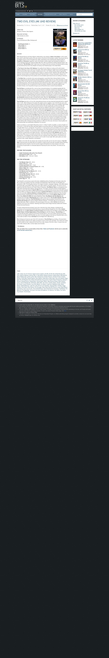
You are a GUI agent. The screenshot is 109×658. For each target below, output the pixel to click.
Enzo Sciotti (31, 279)
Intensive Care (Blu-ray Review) (83, 57)
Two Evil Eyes (27, 291)
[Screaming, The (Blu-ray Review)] (75, 65)
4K (24, 274)
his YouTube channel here (25, 230)
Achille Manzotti (58, 274)
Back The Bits (63, 14)
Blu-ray (26, 277)
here (65, 311)
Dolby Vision (52, 278)
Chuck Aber (24, 278)
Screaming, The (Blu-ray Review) (83, 64)
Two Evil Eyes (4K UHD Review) (36, 21)
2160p (21, 274)
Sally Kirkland (64, 287)
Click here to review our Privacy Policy (28, 312)
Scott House (20, 288)
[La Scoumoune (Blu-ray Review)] (75, 51)
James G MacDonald (25, 282)
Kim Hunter (19, 284)
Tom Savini (62, 290)
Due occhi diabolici (60, 278)
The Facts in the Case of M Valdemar (38, 290)
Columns (24, 14)
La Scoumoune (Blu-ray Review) (83, 50)
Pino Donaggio (38, 287)
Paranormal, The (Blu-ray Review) (83, 98)
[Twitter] (30, 11)
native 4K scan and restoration (42, 285)
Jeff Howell (33, 282)
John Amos (45, 282)
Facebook (51, 228)
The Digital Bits (25, 290)
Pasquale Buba (53, 285)
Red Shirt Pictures (52, 287)
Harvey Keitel (40, 281)
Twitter (45, 228)
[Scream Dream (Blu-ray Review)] (75, 92)
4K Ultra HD (51, 274)
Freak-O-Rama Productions (55, 279)
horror (18, 282)
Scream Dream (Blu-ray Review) (83, 91)
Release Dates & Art (51, 14)
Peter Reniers (31, 287)
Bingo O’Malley (20, 277)
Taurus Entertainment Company (51, 288)
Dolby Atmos (46, 278)
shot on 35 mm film (27, 288)
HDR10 (45, 281)
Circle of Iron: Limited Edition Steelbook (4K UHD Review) (85, 43)
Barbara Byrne (56, 275)
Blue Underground (39, 277)
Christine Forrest (57, 277)
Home (18, 14)
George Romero (25, 281)
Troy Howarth (20, 291)
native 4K (32, 285)
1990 (18, 274)
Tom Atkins (57, 290)
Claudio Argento (31, 278)
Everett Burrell (38, 279)
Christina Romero (48, 277)
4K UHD (46, 274)
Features (32, 14)
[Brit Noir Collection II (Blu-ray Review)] (75, 78)
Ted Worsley (62, 288)
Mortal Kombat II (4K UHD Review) (84, 84)
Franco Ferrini (45, 279)
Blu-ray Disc (31, 277)
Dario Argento (39, 278)
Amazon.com (28, 315)
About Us (20, 300)
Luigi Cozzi (49, 284)
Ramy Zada (45, 287)
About (71, 14)
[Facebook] (28, 11)
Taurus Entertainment (38, 288)
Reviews (40, 14)
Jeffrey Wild (39, 282)
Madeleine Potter (56, 284)
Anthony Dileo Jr (33, 275)
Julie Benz (63, 282)
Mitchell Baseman (25, 285)
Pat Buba (60, 285)
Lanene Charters (27, 284)
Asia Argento (41, 275)
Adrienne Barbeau (24, 275)
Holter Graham (61, 281)
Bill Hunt (53, 305)
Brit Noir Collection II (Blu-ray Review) (85, 77)
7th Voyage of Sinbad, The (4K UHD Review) (85, 70)
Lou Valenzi (43, 284)
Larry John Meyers (35, 284)
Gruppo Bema (33, 281)
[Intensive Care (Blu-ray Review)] (75, 58)
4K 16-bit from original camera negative (34, 274)
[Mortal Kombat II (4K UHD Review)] (75, 85)
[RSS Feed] (32, 11)
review (58, 287)
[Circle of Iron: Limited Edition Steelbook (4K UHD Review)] (75, 44)
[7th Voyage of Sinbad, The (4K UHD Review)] (75, 72)
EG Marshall (25, 279)
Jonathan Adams (52, 282)
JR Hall (58, 282)
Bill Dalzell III (64, 275)
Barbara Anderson (48, 275)
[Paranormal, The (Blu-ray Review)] (75, 99)
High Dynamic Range (53, 281)
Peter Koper (24, 287)
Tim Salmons (51, 290)
